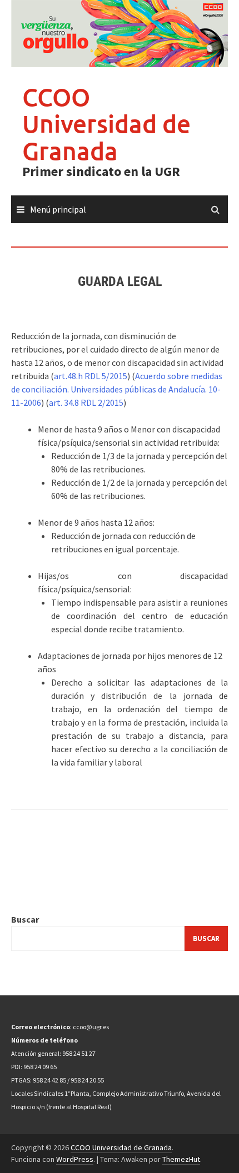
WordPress (74, 1159)
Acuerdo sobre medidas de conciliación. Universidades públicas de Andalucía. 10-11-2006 (116, 389)
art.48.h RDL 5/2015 (90, 375)
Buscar (25, 919)
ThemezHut (181, 1159)
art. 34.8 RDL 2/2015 (86, 402)
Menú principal (58, 209)
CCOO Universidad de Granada (106, 124)
